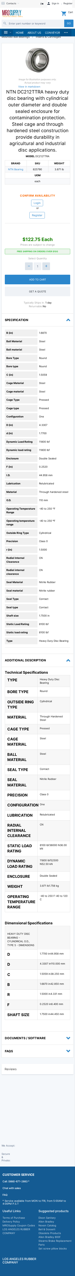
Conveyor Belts (57, 32)
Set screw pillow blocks (52, 1248)
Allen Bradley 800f (49, 1236)
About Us (34, 32)
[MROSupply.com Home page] (12, 13)
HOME (20, 32)
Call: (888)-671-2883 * (15, 1181)
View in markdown (29, 86)
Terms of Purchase (13, 1217)
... (66, 31)
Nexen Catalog (47, 1225)
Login (37, 202)
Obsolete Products (49, 1233)
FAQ (5, 1194)
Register (37, 215)
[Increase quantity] (46, 266)
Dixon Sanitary (47, 1217)
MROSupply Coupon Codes (18, 1225)
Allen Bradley (46, 1221)
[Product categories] (7, 32)
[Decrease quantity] (29, 266)
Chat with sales (11, 1188)
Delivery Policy (11, 1221)
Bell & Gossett (46, 1229)
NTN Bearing (15, 169)
